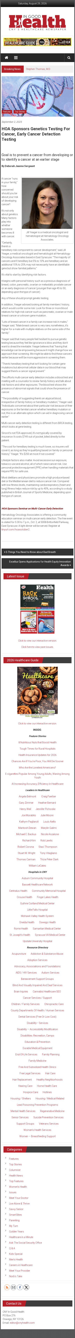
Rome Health (21, 928)
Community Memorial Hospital (49, 890)
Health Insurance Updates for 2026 (37, 755)
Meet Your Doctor (18, 1198)
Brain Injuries (21, 991)
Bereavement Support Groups (37, 979)
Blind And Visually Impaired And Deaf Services (37, 985)
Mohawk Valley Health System (37, 916)
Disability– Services (37, 1023)
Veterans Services (49, 1123)
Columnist (14, 1170)
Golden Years (16, 1231)
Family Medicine (37, 1060)
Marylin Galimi (49, 828)
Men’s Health (16, 1259)
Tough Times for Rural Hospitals (37, 748)
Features (7, 111)
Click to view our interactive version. (37, 640)
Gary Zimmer (26, 802)
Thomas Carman (25, 859)
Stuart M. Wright (26, 853)
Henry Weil (25, 809)
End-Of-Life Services (26, 1054)
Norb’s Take (15, 1276)
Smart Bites (15, 1214)
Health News (16, 1175)
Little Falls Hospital (37, 909)
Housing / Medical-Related (50, 1098)
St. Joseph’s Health (20, 934)
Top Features (16, 1181)
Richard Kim (29, 840)
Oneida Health (26, 922)
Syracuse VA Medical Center (50, 934)
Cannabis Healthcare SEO (47, 991)
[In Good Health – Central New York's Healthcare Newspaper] (7, 57)
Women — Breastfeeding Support (37, 1136)
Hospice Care (30, 1092)
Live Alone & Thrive (19, 1203)
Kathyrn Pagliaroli (29, 821)
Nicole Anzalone (50, 834)
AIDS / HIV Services (26, 972)
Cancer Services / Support (37, 997)
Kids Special (15, 1254)
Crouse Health (24, 897)
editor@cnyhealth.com (22, 1322)
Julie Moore (47, 815)
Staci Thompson (48, 846)
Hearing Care (25, 1086)
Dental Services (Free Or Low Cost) (37, 1016)
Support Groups (25, 1123)
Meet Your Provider (19, 1270)
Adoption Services (37, 960)
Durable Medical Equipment (37, 1048)
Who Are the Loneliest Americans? (37, 767)
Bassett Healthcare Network (37, 884)
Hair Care (50, 1073)
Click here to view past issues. (37, 647)
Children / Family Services (25, 1004)
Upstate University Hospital (37, 941)
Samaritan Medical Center (47, 928)
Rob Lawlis (46, 840)
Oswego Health (47, 922)
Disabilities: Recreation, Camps (37, 1035)
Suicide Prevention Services (48, 1117)
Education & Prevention (37, 1041)
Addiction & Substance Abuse (47, 953)
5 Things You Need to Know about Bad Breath (31, 552)
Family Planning (50, 1054)
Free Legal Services (30, 1073)
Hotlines (47, 1092)
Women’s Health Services (37, 1130)
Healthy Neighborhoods (49, 1079)
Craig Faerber (48, 796)
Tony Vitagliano (48, 853)
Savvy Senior (16, 1209)
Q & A (12, 1248)
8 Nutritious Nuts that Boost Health (37, 742)
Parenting (14, 1220)
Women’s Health (18, 1186)
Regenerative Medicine (52, 1111)
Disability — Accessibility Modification (37, 1029)
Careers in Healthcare (20, 1265)
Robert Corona (26, 846)
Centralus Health (18, 890)
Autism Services (50, 972)
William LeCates (37, 865)
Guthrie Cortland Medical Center (37, 903)
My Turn (13, 1226)
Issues (12, 1192)
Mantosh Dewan (27, 828)
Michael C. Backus (26, 834)
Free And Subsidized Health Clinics (37, 1067)
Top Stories (20, 111)
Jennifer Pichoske (45, 809)
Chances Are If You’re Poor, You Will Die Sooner (37, 761)
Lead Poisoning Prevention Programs (37, 1104)
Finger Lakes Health (47, 897)
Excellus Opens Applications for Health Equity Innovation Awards (40, 563)
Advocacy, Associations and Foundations (37, 966)
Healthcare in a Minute (21, 1237)
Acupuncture (19, 953)
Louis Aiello (49, 821)
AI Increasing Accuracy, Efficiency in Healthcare (37, 783)
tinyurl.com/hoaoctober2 (15, 529)
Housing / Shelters (20, 1098)
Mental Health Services (23, 1111)
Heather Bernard (47, 802)
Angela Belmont (27, 796)
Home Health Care (47, 1086)
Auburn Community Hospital (37, 878)
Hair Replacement (22, 1079)
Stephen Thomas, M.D (38, 69)
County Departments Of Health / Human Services (37, 1010)
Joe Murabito (28, 815)
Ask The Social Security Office (25, 1242)
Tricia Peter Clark (49, 859)
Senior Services (20, 1117)
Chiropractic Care (53, 1004)
